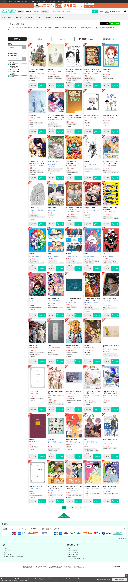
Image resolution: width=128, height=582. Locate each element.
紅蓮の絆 (31, 298)
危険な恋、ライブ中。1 (90, 208)
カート (43, 85)
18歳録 (86, 254)
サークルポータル (26, 1)
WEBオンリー (42, 1)
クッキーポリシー (40, 567)
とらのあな (3, 1)
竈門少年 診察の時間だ (73, 345)
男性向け (37, 11)
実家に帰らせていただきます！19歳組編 (110, 208)
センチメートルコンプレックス (111, 440)
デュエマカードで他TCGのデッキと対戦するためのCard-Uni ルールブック (74, 117)
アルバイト (68, 1)
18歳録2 (68, 254)
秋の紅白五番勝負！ (71, 439)
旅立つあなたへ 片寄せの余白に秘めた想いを (74, 70)
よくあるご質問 (51, 1)
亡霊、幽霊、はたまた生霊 (73, 391)
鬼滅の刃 (18, 17)
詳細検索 (101, 11)
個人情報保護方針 (27, 567)
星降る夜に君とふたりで (109, 298)
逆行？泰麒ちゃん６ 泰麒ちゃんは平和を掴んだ (56, 487)
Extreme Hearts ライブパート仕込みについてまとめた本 (111, 392)
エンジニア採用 (60, 1)
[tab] (109, 39)
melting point (107, 69)
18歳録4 (31, 254)
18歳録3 (50, 254)
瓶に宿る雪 (32, 115)
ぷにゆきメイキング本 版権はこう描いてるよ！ (92, 392)
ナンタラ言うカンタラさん (91, 115)
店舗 (14, 1)
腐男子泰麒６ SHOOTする (91, 486)
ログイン (119, 11)
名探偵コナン (30, 17)
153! (104, 254)
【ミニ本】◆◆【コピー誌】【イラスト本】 (74, 299)
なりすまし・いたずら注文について (75, 567)
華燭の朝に (84, 28)
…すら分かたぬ (33, 208)
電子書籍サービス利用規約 (72, 566)
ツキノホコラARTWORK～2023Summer (57, 28)
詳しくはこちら (122, 538)
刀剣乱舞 (48, 17)
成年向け (28, 11)
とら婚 (18, 1)
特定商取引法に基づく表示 (55, 567)
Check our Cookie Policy (103, 579)
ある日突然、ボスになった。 (111, 115)
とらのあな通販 (59, 17)
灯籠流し (50, 345)
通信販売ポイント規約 (56, 566)
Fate (39, 17)
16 (80, 507)
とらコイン (35, 1)
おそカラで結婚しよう (35, 391)
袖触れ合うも (33, 345)
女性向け (45, 11)
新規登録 (112, 11)
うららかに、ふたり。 (54, 162)
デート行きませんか (53, 298)
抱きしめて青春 (52, 208)
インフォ (10, 1)
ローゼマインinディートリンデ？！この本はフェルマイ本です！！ (111, 163)
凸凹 (85, 439)
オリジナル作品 (6, 17)
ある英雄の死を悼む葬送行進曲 (111, 346)
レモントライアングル (35, 486)
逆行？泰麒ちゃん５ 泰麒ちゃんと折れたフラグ (74, 487)
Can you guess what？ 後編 (56, 392)
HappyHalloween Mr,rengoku (71, 162)
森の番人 (86, 345)
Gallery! (31, 439)
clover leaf (51, 439)
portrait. (86, 162)
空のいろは (91, 28)
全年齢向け (21, 11)
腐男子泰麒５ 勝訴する (109, 486)
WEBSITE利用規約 (27, 566)
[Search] (24, 59)
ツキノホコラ (73, 28)
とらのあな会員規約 (41, 566)
